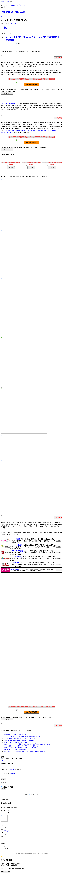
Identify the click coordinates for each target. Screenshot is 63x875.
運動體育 (12, 773)
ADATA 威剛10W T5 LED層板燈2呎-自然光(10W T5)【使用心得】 (21, 746)
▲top (2, 776)
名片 (5, 30)
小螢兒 (2, 760)
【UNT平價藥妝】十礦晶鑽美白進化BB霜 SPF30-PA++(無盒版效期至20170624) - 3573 (27, 744)
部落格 (5, 28)
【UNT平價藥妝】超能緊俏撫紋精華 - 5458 (15, 742)
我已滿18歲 (3, 872)
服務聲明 (46, 853)
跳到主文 (3, 16)
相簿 (5, 27)
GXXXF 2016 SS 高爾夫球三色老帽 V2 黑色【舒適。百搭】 (20, 738)
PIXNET (20, 853)
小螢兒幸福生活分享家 (13, 12)
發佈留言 (3, 788)
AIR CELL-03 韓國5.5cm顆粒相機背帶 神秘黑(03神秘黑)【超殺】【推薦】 (23, 736)
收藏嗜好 (13, 24)
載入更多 (3, 779)
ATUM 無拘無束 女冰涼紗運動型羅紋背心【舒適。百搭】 (19, 740)
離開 (9, 872)
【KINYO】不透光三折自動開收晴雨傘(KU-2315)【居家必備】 (21, 747)
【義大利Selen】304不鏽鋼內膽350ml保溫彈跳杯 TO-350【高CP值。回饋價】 (24, 751)
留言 (14, 769)
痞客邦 (10, 769)
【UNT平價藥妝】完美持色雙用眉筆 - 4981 (15, 735)
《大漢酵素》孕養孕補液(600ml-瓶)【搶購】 (16, 749)
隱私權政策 (40, 853)
